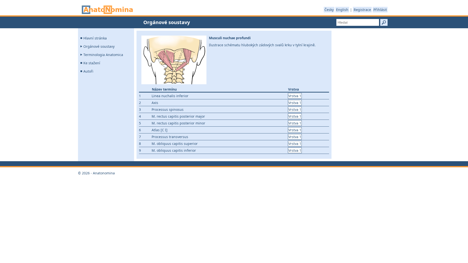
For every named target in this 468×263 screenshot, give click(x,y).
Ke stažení (91, 63)
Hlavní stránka (95, 38)
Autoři (88, 71)
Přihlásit (380, 9)
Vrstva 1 (294, 96)
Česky (329, 9)
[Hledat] (384, 22)
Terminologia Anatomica (103, 54)
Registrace (362, 9)
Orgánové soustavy (99, 46)
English (342, 9)
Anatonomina (107, 10)
